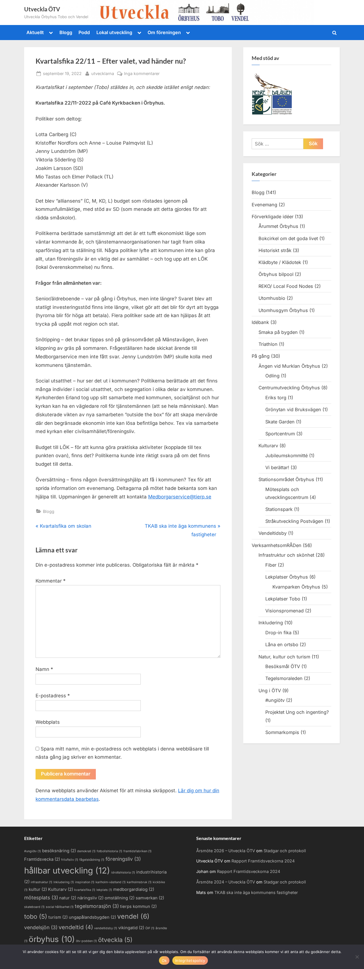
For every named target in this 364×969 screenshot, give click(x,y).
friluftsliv (69, 860)
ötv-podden (86, 941)
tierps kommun (138, 906)
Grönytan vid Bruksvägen (293, 409)
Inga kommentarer (142, 74)
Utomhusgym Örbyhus (283, 310)
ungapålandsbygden (92, 917)
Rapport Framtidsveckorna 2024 (263, 860)
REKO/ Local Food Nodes (285, 286)
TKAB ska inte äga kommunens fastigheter (256, 892)
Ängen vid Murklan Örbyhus (289, 366)
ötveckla (115, 939)
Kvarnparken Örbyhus (296, 587)
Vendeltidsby (272, 533)
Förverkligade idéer (272, 216)
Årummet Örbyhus (278, 226)
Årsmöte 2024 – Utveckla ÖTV (225, 881)
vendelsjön (40, 927)
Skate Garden (280, 422)
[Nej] (357, 957)
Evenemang (264, 204)
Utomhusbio (271, 298)
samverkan (150, 898)
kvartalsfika (84, 890)
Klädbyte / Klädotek (279, 262)
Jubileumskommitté (286, 455)
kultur (38, 889)
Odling (272, 376)
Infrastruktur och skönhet (286, 555)
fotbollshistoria (109, 851)
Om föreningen (164, 32)
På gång (261, 356)
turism (58, 917)
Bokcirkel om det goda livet (288, 238)
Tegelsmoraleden (284, 678)
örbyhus (52, 939)
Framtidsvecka (42, 859)
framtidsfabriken (137, 851)
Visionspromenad (284, 611)
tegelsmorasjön (97, 906)
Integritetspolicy (190, 960)
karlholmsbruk (139, 882)
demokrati (86, 851)
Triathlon (268, 344)
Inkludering (270, 622)
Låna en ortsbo (281, 644)
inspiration (84, 882)
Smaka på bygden (278, 332)
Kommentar (51, 581)
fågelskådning (91, 860)
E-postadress (53, 695)
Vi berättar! (277, 467)
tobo (35, 916)
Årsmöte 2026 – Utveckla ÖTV (225, 850)
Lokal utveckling (114, 32)
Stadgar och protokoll (285, 850)
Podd (84, 32)
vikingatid (131, 927)
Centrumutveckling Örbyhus (289, 387)
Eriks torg (275, 397)
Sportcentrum (280, 433)
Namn (44, 669)
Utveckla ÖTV (42, 9)
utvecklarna (102, 73)
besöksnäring (59, 850)
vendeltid (76, 927)
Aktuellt (35, 32)
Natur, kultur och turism (284, 657)
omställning (120, 898)
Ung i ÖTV (269, 690)
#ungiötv (275, 700)
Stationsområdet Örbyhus (286, 479)
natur (67, 898)
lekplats (104, 890)
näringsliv (90, 898)
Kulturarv (268, 445)
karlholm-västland (111, 882)
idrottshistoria (123, 872)
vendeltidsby (105, 928)
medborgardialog (133, 889)
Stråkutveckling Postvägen (294, 521)
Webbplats (48, 722)
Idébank (260, 322)
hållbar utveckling (67, 871)
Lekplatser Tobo (282, 599)
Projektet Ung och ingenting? (297, 712)
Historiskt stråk (274, 250)
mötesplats (41, 898)
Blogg (65, 32)
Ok (164, 960)
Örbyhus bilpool (275, 274)
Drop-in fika (278, 632)
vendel (133, 916)
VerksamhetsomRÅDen (276, 545)
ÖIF (149, 928)
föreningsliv (123, 859)
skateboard (34, 907)
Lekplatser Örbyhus (286, 577)
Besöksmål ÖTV (282, 666)
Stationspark (279, 509)
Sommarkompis (282, 732)
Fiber (270, 565)
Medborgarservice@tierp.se (179, 497)
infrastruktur (41, 882)
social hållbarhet (60, 907)
